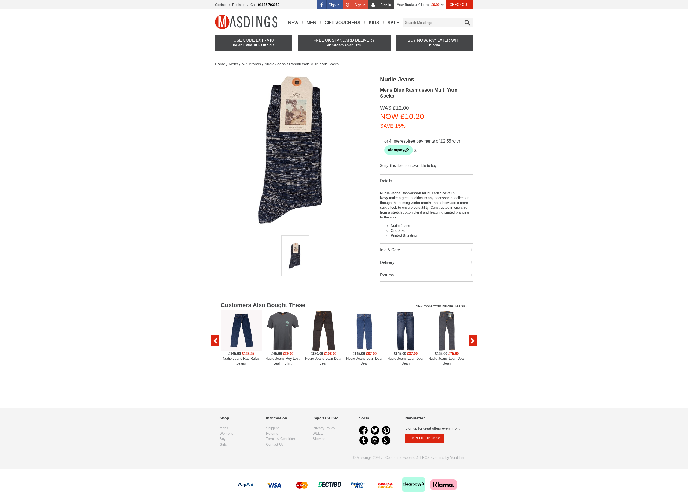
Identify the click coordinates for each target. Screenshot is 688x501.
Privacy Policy (324, 428)
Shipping (273, 428)
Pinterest (386, 430)
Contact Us (275, 444)
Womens (226, 433)
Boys (224, 439)
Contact (220, 5)
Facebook (363, 430)
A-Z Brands (251, 64)
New (293, 22)
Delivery (387, 262)
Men (311, 22)
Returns (387, 275)
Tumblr (363, 440)
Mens (233, 64)
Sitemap (319, 439)
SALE (393, 22)
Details (386, 180)
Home (220, 64)
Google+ (386, 440)
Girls (223, 444)
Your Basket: (407, 5)
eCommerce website (399, 458)
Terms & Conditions (281, 439)
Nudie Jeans (275, 64)
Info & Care (390, 249)
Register (238, 5)
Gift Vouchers (342, 22)
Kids (374, 22)
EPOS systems (432, 458)
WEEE (318, 433)
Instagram (374, 440)
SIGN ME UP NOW (424, 438)
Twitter (374, 430)
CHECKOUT (459, 5)
